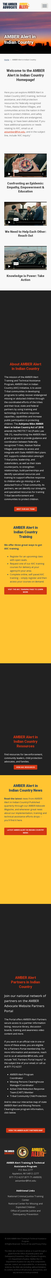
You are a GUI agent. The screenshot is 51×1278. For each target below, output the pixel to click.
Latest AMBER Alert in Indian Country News (25, 831)
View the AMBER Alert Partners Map (25, 1130)
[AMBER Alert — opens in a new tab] (37, 1153)
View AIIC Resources (25, 767)
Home (6, 60)
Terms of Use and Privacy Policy (33, 1244)
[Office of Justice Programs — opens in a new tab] (21, 1153)
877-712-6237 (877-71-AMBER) (25, 1177)
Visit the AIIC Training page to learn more (25, 590)
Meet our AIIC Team (26, 509)
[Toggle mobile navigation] (44, 5)
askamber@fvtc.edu (14, 131)
